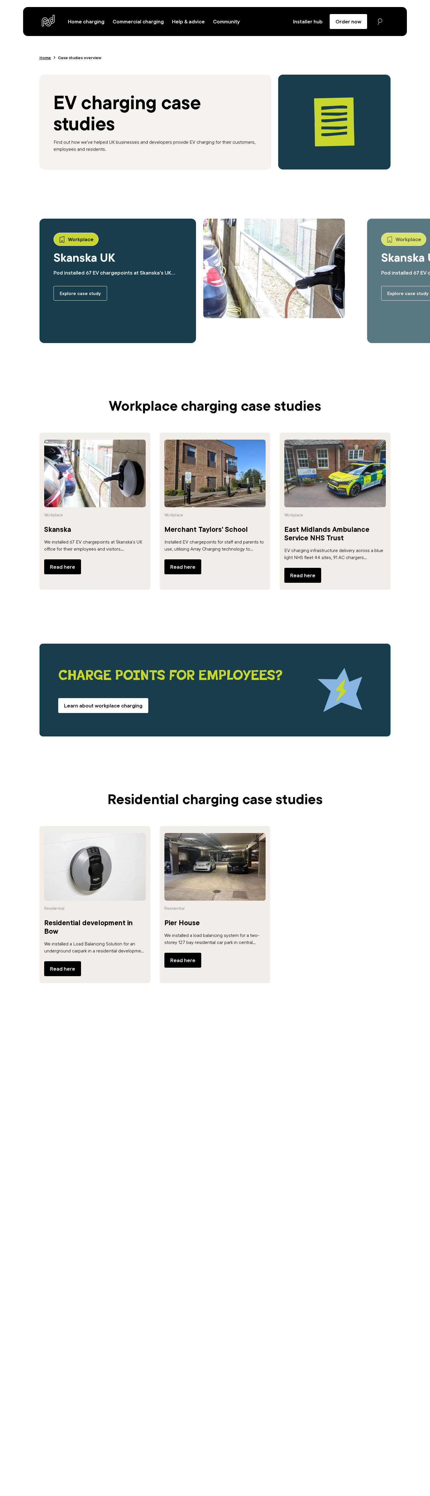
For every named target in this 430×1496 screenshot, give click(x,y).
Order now (348, 21)
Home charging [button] (86, 21)
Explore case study (80, 293)
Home (45, 57)
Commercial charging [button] (138, 21)
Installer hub (308, 21)
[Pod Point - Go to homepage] (48, 20)
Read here (62, 566)
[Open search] (380, 21)
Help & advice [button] (188, 21)
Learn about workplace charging (103, 705)
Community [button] (226, 21)
